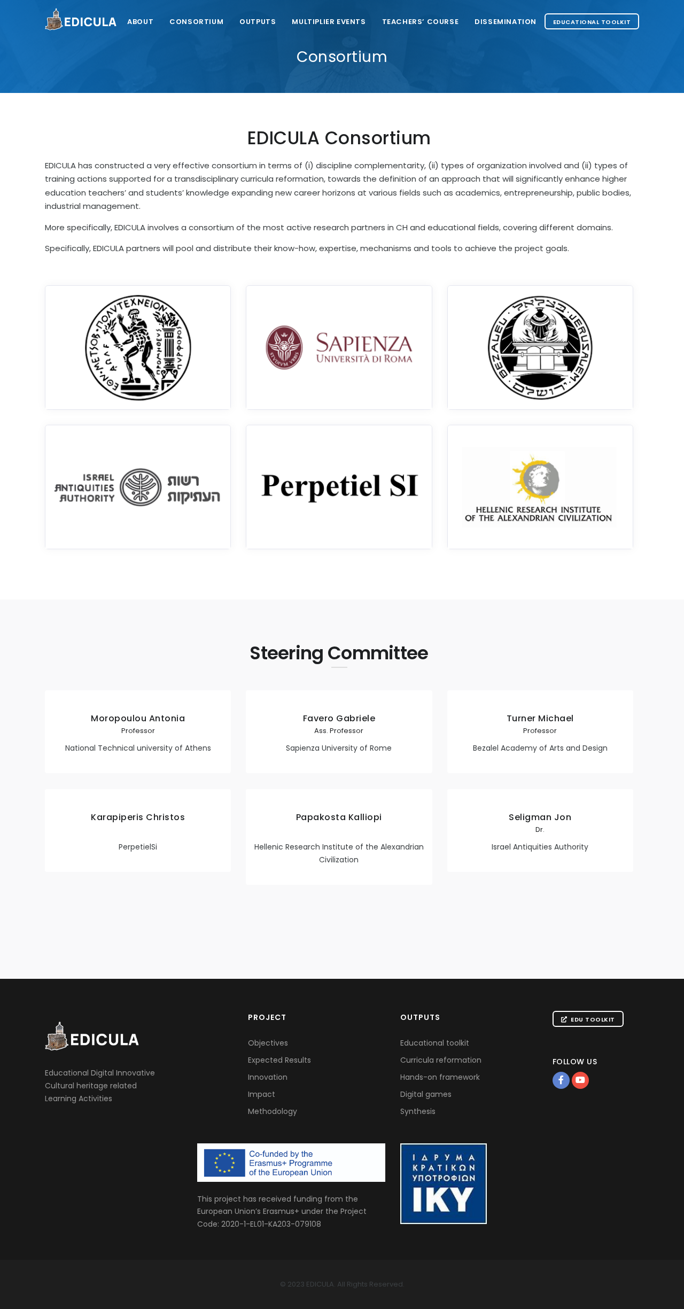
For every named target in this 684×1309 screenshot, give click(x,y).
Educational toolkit (434, 1043)
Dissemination (506, 22)
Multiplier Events (329, 22)
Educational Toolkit (592, 22)
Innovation (267, 1077)
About (140, 22)
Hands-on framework (440, 1077)
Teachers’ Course (420, 22)
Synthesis (418, 1111)
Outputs (257, 22)
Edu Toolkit (593, 1019)
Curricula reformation (440, 1060)
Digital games (426, 1094)
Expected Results (279, 1060)
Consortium (196, 22)
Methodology (272, 1111)
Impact (261, 1094)
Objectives (268, 1043)
